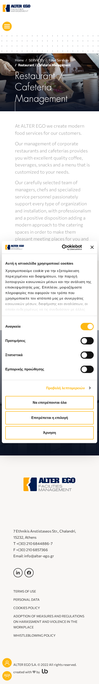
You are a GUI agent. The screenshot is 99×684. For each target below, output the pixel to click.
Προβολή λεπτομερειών (65, 388)
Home (19, 60)
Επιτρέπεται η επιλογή (49, 418)
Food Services (59, 60)
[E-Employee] (7, 662)
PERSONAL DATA (26, 599)
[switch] (87, 340)
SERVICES (36, 60)
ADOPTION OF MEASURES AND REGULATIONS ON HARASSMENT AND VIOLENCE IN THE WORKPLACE (48, 621)
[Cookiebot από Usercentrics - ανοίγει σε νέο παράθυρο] (62, 247)
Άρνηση (49, 433)
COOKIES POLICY (26, 608)
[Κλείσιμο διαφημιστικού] (92, 247)
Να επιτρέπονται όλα (50, 402)
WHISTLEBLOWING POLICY (34, 635)
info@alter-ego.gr (39, 556)
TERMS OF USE (24, 591)
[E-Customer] (7, 676)
